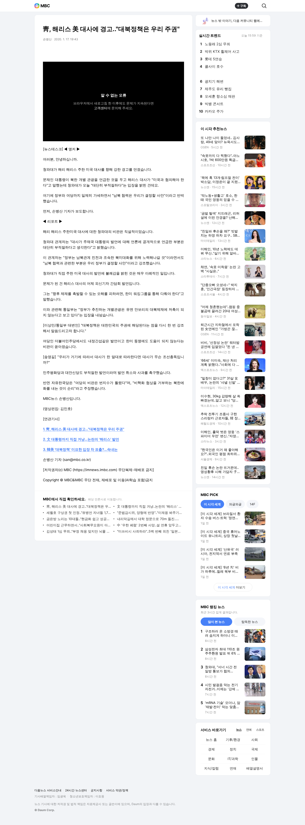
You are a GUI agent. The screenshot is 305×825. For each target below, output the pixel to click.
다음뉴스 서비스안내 (47, 790)
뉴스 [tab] (239, 729)
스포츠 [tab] (260, 729)
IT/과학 (233, 759)
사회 (254, 740)
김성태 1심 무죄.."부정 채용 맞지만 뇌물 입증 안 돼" (78, 531)
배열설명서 (254, 768)
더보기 (231, 587)
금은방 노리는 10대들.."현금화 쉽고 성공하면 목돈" (78, 519)
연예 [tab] (248, 729)
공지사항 (96, 790)
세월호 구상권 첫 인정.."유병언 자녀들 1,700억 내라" (78, 513)
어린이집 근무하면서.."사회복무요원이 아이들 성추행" (78, 525)
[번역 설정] (163, 51)
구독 (243, 5)
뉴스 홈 (211, 740)
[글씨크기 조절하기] (171, 51)
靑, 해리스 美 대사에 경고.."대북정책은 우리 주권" (78, 506)
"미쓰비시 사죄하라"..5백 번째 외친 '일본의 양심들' (149, 531)
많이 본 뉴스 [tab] (216, 622)
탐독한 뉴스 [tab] (250, 622)
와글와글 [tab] (235, 504)
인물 (254, 759)
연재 (233, 768)
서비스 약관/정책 (117, 790)
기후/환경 (233, 740)
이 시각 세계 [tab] (212, 504)
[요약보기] (147, 51)
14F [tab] (252, 504)
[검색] (265, 6)
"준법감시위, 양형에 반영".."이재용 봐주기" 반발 (149, 513)
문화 (211, 759)
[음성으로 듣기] (155, 51)
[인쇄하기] (180, 51)
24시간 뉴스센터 (76, 790)
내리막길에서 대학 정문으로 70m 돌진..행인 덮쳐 (149, 519)
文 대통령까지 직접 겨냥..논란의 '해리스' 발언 (149, 506)
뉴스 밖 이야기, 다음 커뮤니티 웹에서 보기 (240, 21)
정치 (233, 749)
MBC (45, 6)
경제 (211, 749)
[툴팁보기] (265, 36)
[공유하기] (255, 6)
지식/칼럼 (211, 768)
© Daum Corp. (44, 810)
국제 (254, 749)
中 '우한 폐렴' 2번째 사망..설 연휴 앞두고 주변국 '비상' (149, 525)
